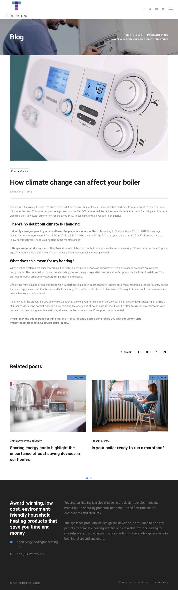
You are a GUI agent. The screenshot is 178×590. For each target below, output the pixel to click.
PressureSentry (157, 35)
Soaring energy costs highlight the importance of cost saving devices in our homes (45, 453)
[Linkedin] (163, 9)
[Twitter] (150, 9)
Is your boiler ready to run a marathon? (128, 447)
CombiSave (16, 440)
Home (127, 35)
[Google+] (155, 352)
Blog (139, 35)
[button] (87, 478)
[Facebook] (144, 9)
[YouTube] (157, 9)
